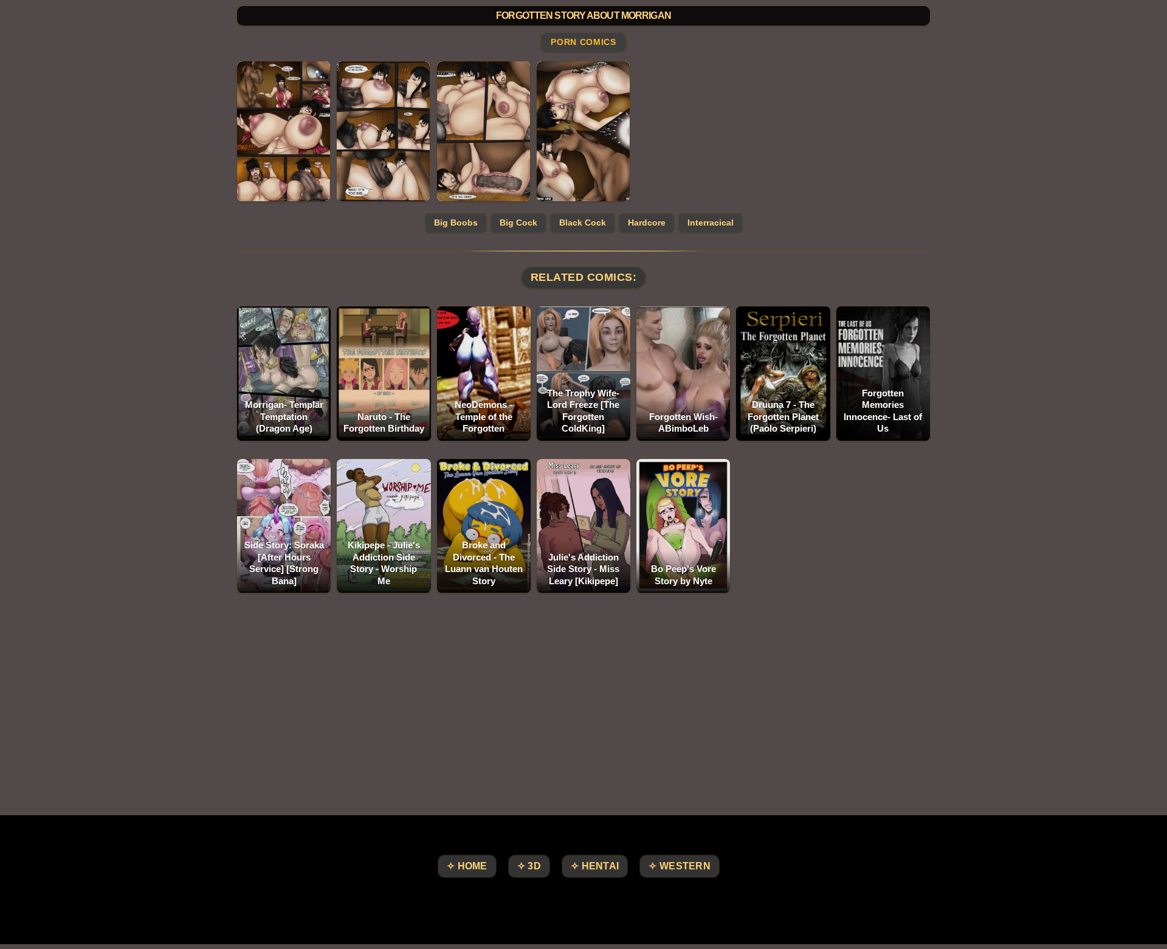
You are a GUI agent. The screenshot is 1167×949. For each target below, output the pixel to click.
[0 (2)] (383, 131)
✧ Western (680, 866)
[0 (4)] (583, 131)
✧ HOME (467, 866)
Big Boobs (456, 222)
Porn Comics (583, 42)
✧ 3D (529, 866)
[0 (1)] (283, 131)
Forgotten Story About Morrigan (583, 15)
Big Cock (518, 222)
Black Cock (582, 222)
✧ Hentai (595, 866)
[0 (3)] (483, 131)
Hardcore (647, 222)
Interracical (710, 222)
